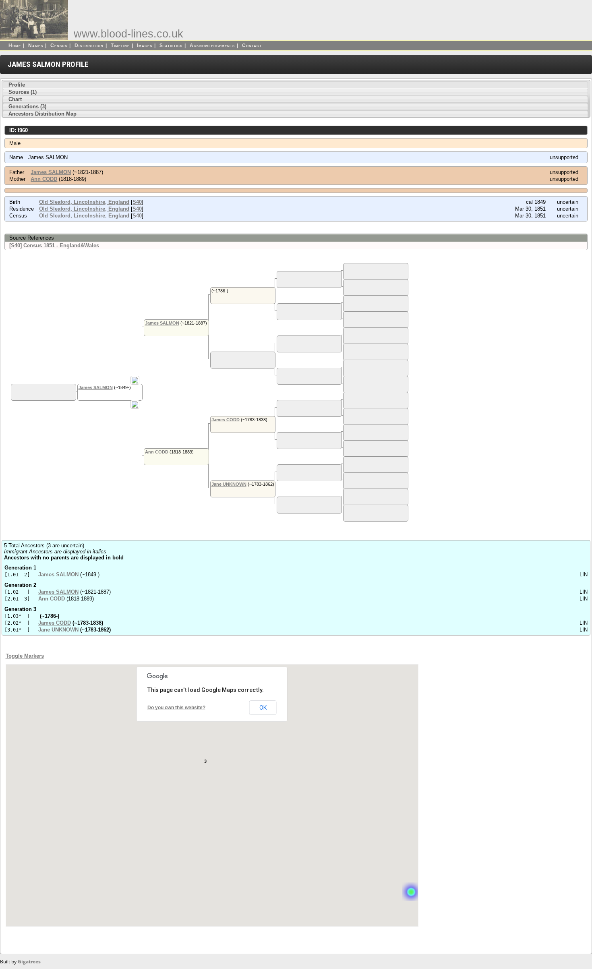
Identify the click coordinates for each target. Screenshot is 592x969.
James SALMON (51, 172)
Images (144, 45)
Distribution (89, 45)
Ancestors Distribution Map (42, 114)
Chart (15, 99)
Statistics (170, 45)
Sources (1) (22, 92)
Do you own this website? (176, 707)
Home (14, 45)
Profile (16, 85)
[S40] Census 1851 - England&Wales (54, 245)
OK (263, 707)
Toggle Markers (25, 656)
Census (58, 45)
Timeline (120, 45)
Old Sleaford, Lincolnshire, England (84, 202)
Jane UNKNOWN (228, 484)
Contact (252, 45)
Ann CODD (44, 179)
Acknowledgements (212, 45)
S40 (137, 202)
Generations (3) (27, 107)
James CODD (225, 419)
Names (35, 45)
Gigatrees (29, 961)
